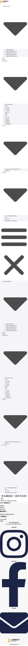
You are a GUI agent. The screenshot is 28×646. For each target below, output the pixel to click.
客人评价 (7, 219)
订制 (3, 57)
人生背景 (7, 117)
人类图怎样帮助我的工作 (11, 51)
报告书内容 (2, 509)
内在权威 (7, 109)
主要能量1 (7, 120)
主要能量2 (7, 122)
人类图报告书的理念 (9, 514)
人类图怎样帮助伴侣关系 (11, 52)
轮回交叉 (7, 119)
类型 (6, 106)
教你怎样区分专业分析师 (11, 220)
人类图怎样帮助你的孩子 (11, 54)
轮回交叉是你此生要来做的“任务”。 (13, 169)
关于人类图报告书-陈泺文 (11, 215)
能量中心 (7, 112)
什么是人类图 (3, 519)
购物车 (4, 59)
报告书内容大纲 (9, 104)
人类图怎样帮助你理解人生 (11, 56)
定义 (6, 115)
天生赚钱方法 (8, 124)
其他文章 (7, 170)
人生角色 (7, 111)
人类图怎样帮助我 (9, 49)
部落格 (1, 521)
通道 (6, 114)
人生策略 (7, 107)
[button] (14, 251)
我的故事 (2, 514)
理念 (6, 217)
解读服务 (2, 505)
